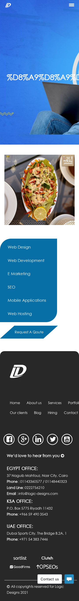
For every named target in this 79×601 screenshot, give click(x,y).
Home (15, 403)
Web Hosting (20, 313)
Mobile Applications (27, 300)
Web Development (26, 260)
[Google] (24, 439)
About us (34, 403)
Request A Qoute (29, 332)
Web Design (19, 247)
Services (54, 403)
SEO (11, 287)
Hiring (52, 412)
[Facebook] (9, 439)
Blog (37, 412)
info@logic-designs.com (38, 493)
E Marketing (19, 273)
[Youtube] (67, 439)
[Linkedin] (38, 439)
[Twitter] (52, 439)
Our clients (18, 412)
